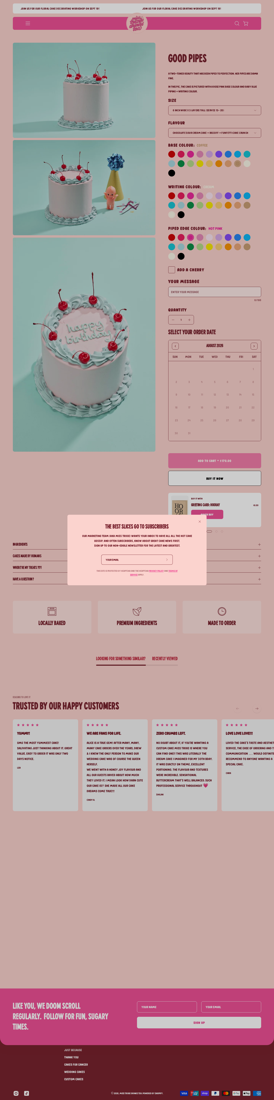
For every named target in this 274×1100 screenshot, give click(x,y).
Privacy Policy (156, 570)
